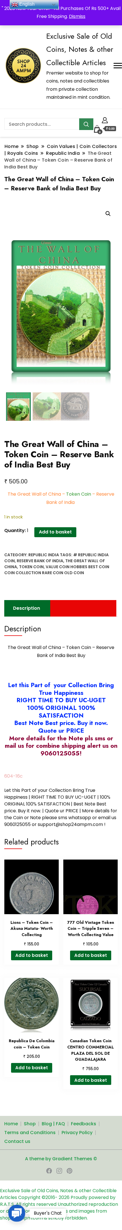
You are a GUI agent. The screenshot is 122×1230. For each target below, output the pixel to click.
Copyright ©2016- (38, 1197)
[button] (108, 214)
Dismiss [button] (77, 16)
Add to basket (55, 532)
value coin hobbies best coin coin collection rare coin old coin (56, 570)
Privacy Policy (77, 1132)
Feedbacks (83, 1123)
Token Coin (31, 567)
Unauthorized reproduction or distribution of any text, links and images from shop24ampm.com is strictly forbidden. (59, 1211)
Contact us (17, 1141)
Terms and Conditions (30, 1132)
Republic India (43, 555)
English (26, 4)
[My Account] (105, 119)
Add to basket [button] (31, 955)
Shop (30, 1123)
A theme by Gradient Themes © (61, 1158)
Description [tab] (26, 608)
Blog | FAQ (53, 1123)
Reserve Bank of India (40, 561)
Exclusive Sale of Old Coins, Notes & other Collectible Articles (79, 49)
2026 (65, 1197)
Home (11, 1123)
